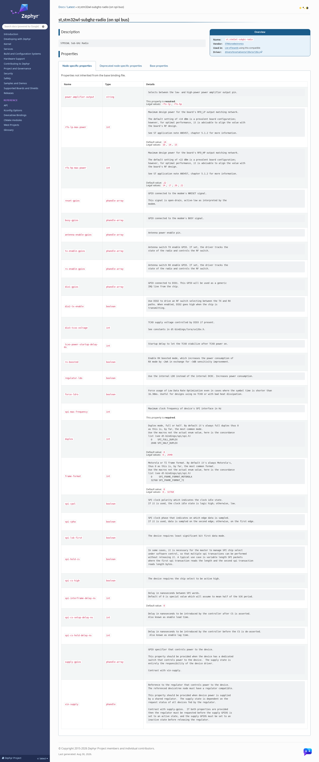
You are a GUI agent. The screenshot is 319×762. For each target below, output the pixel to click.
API (6, 105)
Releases (9, 93)
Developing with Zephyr (17, 38)
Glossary (8, 129)
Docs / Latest (66, 7)
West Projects (11, 124)
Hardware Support (14, 58)
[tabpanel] (184, 403)
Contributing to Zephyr (17, 63)
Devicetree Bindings (15, 115)
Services (8, 48)
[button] (43, 27)
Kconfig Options (13, 110)
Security (8, 73)
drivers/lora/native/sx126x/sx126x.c (242, 51)
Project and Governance (17, 68)
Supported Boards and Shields (21, 88)
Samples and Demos (15, 83)
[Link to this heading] (131, 20)
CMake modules (13, 120)
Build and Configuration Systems (22, 53)
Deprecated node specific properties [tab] (121, 66)
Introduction (11, 34)
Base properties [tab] (159, 66)
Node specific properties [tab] (77, 66)
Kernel (7, 43)
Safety (7, 78)
